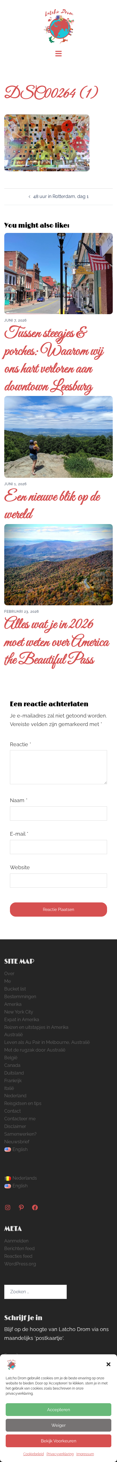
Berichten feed (19, 1248)
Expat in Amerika (21, 1019)
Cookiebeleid (33, 1454)
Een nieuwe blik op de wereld (51, 506)
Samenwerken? (20, 1134)
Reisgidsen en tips (22, 1103)
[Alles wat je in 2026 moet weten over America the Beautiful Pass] (58, 564)
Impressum (85, 1454)
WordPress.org (20, 1264)
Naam (19, 800)
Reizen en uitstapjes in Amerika (36, 1027)
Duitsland (14, 1073)
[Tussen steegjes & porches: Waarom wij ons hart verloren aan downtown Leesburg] (58, 273)
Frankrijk (13, 1080)
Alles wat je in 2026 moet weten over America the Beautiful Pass (56, 643)
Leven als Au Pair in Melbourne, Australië (47, 1042)
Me (7, 981)
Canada (12, 1065)
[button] (108, 1364)
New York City (18, 1012)
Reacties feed (18, 1256)
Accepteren (58, 1409)
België (10, 1057)
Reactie (20, 744)
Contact (12, 1111)
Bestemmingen (20, 996)
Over (9, 973)
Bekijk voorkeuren (58, 1441)
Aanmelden (16, 1241)
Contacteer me (19, 1118)
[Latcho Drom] (58, 24)
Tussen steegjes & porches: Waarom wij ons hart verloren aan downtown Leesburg (53, 360)
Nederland (15, 1095)
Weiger (58, 1425)
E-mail (19, 834)
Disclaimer (15, 1126)
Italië (9, 1088)
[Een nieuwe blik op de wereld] (58, 436)
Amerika (13, 1004)
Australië (13, 1034)
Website (20, 867)
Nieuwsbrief (16, 1141)
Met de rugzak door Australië (34, 1050)
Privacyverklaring (60, 1454)
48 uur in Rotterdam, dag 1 (61, 196)
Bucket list (15, 989)
